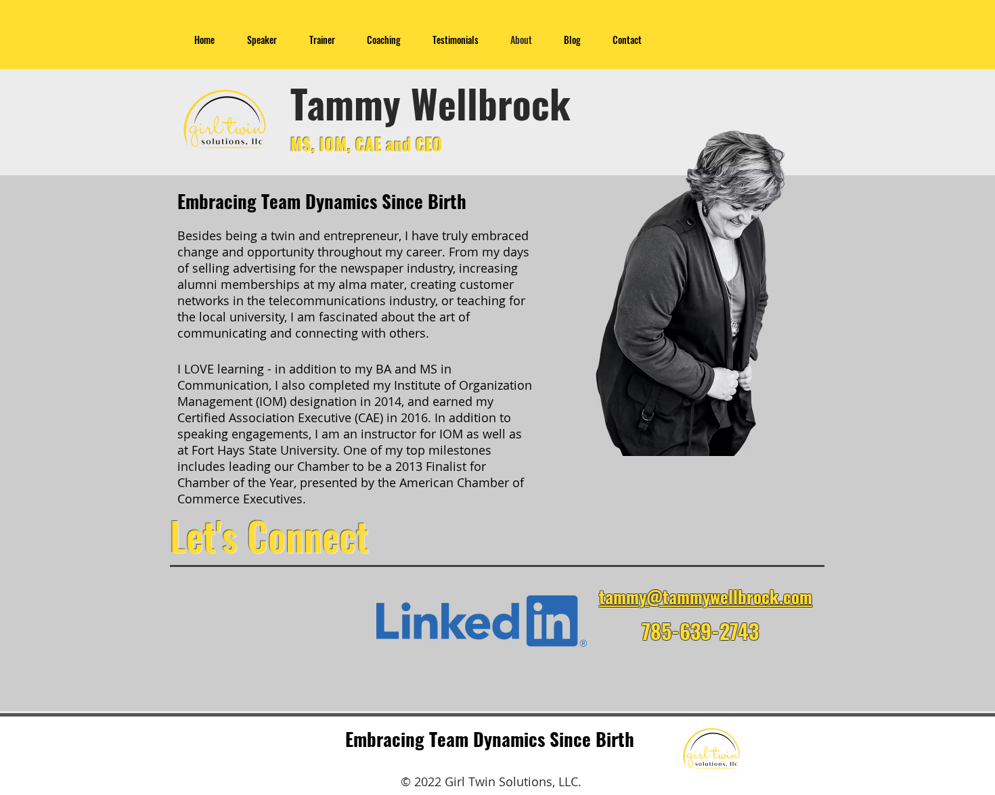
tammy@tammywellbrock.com (705, 596)
